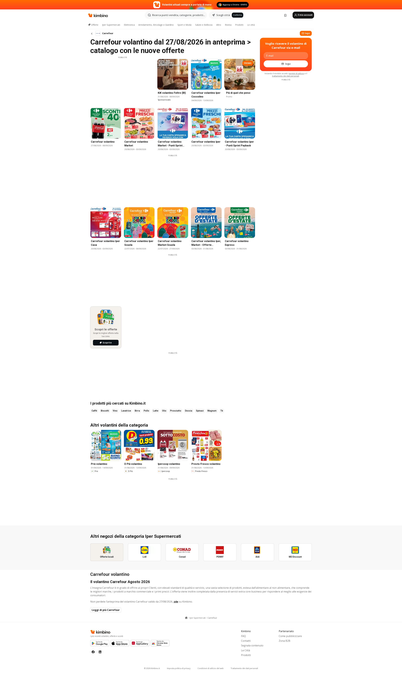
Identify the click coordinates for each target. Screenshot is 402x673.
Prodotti (239, 24)
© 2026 (152, 668)
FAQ (243, 636)
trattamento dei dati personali (285, 76)
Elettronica (129, 24)
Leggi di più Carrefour (106, 610)
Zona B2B (284, 640)
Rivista (228, 24)
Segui (307, 33)
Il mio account (304, 15)
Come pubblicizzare (290, 636)
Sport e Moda (184, 24)
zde (176, 601)
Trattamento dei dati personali (244, 668)
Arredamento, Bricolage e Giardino (156, 24)
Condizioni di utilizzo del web (211, 668)
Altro (218, 24)
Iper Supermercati (111, 24)
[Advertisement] (122, 81)
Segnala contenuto (252, 645)
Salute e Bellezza (203, 24)
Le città (251, 24)
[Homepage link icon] (186, 618)
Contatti (246, 640)
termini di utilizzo (296, 73)
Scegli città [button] (223, 15)
